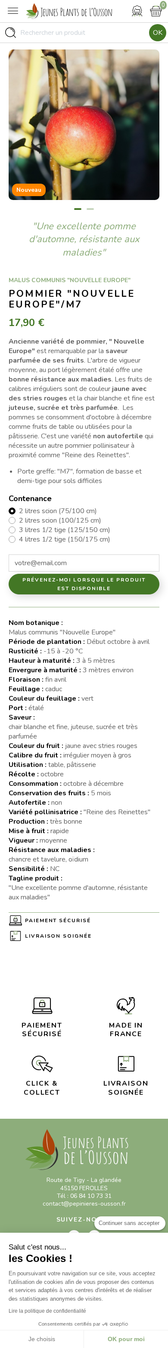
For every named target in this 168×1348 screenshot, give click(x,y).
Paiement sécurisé (58, 920)
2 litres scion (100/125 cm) (60, 520)
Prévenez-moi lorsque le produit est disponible (84, 584)
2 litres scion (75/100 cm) (58, 511)
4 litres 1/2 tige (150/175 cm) (64, 539)
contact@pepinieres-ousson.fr (84, 1204)
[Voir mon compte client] (137, 10)
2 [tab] (90, 209)
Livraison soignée (58, 936)
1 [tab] (77, 209)
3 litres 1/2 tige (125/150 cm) (64, 530)
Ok (157, 32)
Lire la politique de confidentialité (47, 1311)
